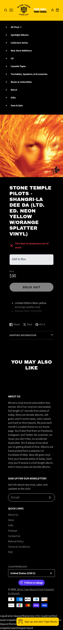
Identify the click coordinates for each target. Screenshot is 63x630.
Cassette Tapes (18, 66)
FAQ (10, 552)
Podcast (12, 530)
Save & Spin (17, 105)
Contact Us (14, 536)
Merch (14, 89)
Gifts (13, 97)
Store (11, 520)
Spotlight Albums (20, 34)
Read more (16, 316)
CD (12, 58)
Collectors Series (19, 42)
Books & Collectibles (21, 81)
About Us (13, 514)
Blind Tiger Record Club (30, 589)
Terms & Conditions (19, 546)
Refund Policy (16, 541)
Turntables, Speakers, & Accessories (29, 74)
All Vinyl (15, 27)
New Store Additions (21, 50)
